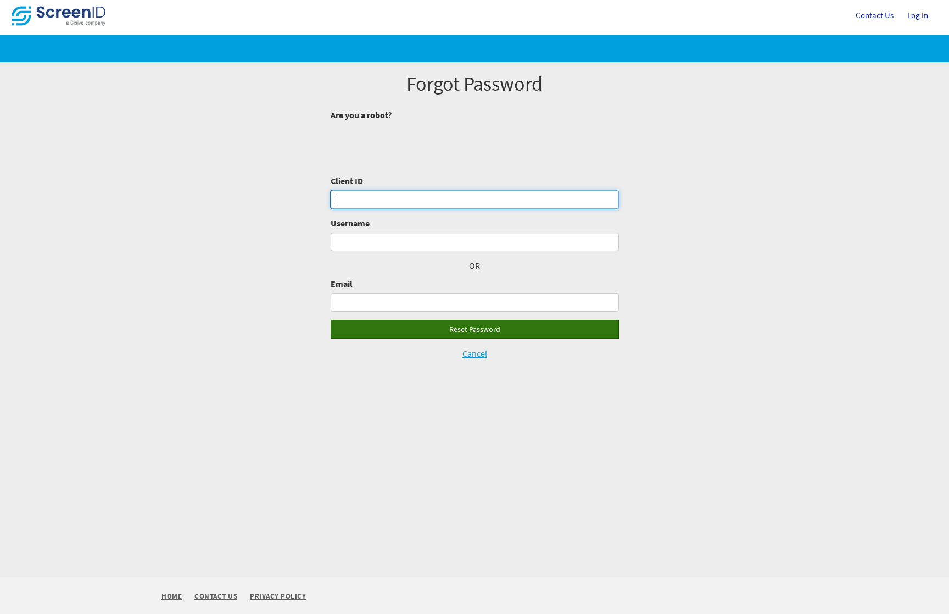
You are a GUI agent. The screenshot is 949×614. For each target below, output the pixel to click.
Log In (917, 15)
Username (350, 223)
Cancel (474, 353)
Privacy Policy (278, 596)
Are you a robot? (361, 114)
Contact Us (875, 19)
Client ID (347, 180)
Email (342, 283)
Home (171, 596)
